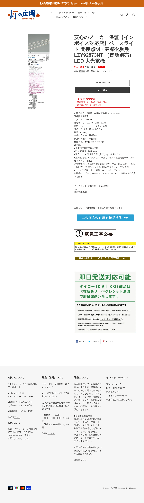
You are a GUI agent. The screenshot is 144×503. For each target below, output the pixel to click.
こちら (17, 417)
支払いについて (113, 384)
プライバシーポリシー (116, 396)
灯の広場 (114, 488)
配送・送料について (115, 388)
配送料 (82, 71)
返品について (112, 392)
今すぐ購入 (102, 90)
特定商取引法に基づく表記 (119, 400)
